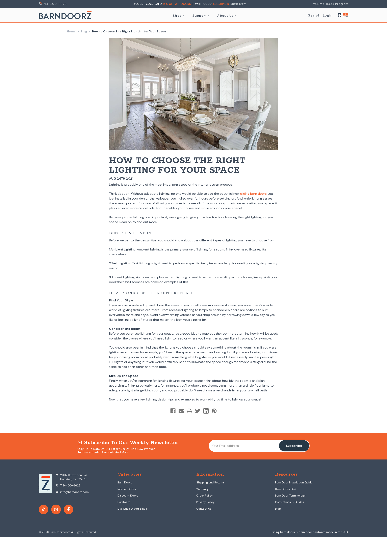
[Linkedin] (206, 411)
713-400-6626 (55, 4)
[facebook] (68, 509)
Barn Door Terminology (290, 495)
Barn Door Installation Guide (293, 482)
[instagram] (56, 509)
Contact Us (203, 508)
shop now (238, 3)
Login (328, 15)
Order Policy (204, 495)
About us (225, 15)
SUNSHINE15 (221, 4)
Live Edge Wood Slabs (132, 508)
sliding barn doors (253, 193)
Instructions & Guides (289, 502)
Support (199, 15)
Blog (278, 508)
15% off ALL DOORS (177, 4)
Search (314, 15)
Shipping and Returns (210, 482)
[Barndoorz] (65, 15)
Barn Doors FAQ (285, 489)
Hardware (124, 502)
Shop (177, 15)
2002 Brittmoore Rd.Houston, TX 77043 (71, 477)
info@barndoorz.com (72, 492)
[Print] (189, 411)
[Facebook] (173, 411)
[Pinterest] (214, 411)
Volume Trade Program (330, 4)
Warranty (202, 489)
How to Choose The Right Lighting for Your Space (177, 165)
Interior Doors (127, 489)
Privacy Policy (205, 502)
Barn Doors (125, 482)
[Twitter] (197, 411)
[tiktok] (43, 509)
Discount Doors (128, 495)
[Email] (181, 411)
